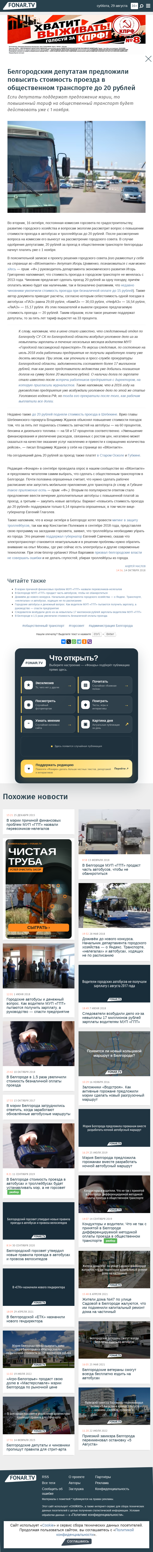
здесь (11, 269)
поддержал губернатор (64, 536)
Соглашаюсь (78, 1541)
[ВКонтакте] (63, 641)
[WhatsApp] (74, 641)
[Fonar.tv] (19, 5)
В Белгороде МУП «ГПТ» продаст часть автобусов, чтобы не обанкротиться (61, 593)
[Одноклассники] (84, 641)
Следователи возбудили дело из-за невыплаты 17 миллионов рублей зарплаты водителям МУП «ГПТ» (78, 612)
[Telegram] (79, 641)
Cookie (48, 1525)
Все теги (48, 1483)
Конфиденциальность (112, 1489)
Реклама (102, 1483)
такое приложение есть (26, 490)
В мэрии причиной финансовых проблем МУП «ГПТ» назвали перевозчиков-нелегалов (68, 589)
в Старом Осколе (110, 455)
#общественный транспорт (43, 625)
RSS (45, 1477)
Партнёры (103, 1477)
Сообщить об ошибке (52, 1491)
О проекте (77, 1477)
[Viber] (89, 641)
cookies (76, 1506)
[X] (68, 641)
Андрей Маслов (135, 566)
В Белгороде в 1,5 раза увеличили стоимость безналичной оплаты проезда (61, 616)
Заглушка (76, 1489)
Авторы (74, 1483)
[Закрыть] (148, 59)
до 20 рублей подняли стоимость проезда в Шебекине (74, 414)
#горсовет (76, 625)
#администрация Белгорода (111, 625)
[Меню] (148, 5)
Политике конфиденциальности (97, 1515)
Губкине (134, 455)
